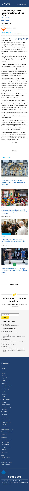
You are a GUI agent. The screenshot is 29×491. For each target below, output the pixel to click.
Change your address (6, 447)
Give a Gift (3, 424)
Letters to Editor (5, 444)
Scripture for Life (5, 378)
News (2, 17)
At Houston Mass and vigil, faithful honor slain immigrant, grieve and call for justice (14, 211)
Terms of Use (12, 480)
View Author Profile (4, 25)
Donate (18, 4)
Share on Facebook (18, 39)
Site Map (22, 480)
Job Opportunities (5, 442)
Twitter (11, 477)
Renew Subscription (6, 422)
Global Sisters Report (6, 386)
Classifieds (4, 391)
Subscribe (25, 4)
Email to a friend (24, 39)
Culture (3, 370)
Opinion (3, 373)
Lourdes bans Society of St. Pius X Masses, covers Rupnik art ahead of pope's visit (13, 182)
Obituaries (4, 394)
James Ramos (4, 216)
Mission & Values (5, 457)
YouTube (15, 477)
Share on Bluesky (16, 39)
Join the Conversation (6, 32)
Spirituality (4, 375)
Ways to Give (4, 409)
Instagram (18, 477)
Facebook (13, 477)
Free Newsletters (5, 427)
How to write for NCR (6, 440)
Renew (21, 4)
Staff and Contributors (6, 462)
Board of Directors (5, 464)
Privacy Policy (4, 460)
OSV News (9, 216)
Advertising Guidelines (5, 480)
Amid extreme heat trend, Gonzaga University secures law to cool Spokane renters (14, 270)
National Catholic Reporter (3, 472)
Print (27, 39)
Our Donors (4, 414)
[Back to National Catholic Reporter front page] (7, 4)
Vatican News (6, 233)
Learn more (19, 33)
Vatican (7, 17)
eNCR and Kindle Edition (7, 429)
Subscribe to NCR (5, 420)
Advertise (3, 396)
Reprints (3, 449)
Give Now (3, 402)
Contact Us (4, 437)
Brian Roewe (4, 274)
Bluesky (8, 477)
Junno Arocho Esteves (6, 245)
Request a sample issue (7, 431)
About (2, 455)
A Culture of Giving (6, 407)
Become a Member (5, 404)
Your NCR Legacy (5, 411)
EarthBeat (3, 383)
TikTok (20, 477)
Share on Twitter (21, 39)
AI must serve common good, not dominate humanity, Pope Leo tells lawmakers (13, 241)
